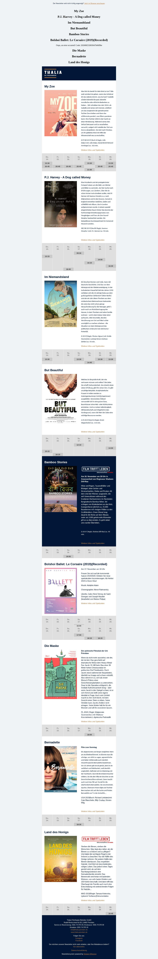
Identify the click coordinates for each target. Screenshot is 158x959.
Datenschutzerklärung (79, 950)
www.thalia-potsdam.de (79, 932)
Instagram (79, 938)
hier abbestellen (78, 947)
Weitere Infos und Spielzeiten (92, 150)
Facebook (79, 941)
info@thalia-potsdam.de (79, 930)
